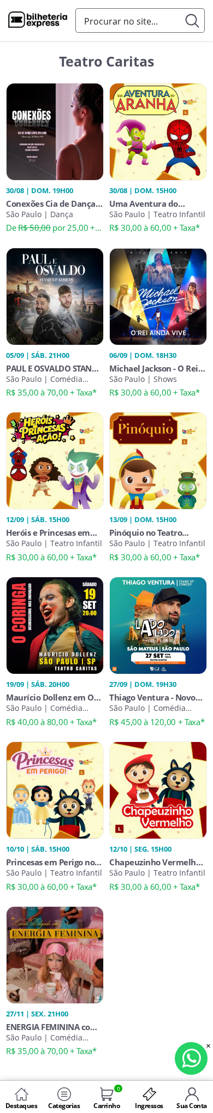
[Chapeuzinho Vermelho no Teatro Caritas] (158, 789)
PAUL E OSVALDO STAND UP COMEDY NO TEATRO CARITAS (51, 368)
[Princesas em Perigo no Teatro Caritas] (55, 789)
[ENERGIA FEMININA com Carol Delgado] (55, 953)
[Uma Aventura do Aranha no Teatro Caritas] (158, 130)
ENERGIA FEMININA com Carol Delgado (52, 1026)
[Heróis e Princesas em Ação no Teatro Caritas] (55, 459)
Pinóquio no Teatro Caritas (145, 532)
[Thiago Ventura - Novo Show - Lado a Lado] (158, 624)
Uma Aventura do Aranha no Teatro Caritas (157, 203)
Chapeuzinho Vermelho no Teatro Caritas (154, 862)
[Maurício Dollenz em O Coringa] (55, 624)
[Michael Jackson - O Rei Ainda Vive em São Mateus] (158, 295)
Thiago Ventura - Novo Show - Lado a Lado (152, 697)
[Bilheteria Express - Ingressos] (37, 21)
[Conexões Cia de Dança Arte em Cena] (55, 130)
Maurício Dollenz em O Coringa (50, 697)
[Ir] (192, 20)
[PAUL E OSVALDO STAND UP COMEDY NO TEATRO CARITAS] (55, 295)
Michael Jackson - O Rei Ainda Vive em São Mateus (153, 368)
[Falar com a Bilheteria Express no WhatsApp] (191, 1058)
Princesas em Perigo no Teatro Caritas (50, 862)
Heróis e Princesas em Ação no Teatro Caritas (49, 532)
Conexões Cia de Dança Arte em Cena (51, 203)
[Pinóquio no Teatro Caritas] (158, 459)
